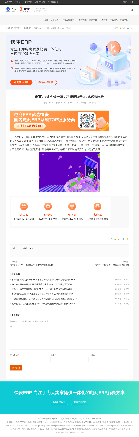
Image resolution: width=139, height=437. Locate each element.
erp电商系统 (15, 429)
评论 (12, 326)
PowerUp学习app (62, 432)
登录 (125, 2)
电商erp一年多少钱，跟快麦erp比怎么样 (112, 265)
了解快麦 (54, 20)
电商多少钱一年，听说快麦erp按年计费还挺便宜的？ (32, 265)
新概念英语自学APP (36, 422)
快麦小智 (124, 20)
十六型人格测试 (70, 426)
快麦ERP (90, 426)
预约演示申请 (53, 2)
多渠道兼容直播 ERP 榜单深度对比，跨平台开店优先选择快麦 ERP (42, 294)
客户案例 (83, 20)
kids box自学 (33, 426)
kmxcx (51, 103)
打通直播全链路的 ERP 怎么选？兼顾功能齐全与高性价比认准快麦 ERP (44, 299)
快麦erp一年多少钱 (45, 429)
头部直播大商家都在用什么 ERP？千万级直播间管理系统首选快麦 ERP (44, 303)
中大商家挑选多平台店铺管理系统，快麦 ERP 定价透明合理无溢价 (42, 284)
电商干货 (28, 2)
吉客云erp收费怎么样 (120, 429)
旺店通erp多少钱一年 (102, 429)
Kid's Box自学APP (95, 422)
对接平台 (93, 20)
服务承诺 (103, 20)
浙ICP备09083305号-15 (92, 419)
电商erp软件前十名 (28, 429)
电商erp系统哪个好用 (71, 429)
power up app (43, 426)
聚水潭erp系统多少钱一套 (123, 426)
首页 (46, 20)
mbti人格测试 (81, 426)
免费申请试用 (80, 402)
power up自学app (56, 426)
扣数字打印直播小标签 (112, 422)
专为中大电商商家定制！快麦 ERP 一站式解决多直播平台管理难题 (42, 289)
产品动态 (18, 2)
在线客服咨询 (59, 402)
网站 (93, 355)
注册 (131, 2)
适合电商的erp (87, 429)
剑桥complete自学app (18, 426)
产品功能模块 (68, 20)
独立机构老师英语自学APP (76, 422)
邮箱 (53, 355)
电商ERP (8, 2)
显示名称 (14, 355)
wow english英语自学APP (55, 422)
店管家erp (58, 429)
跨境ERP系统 (21, 422)
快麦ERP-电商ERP (13, 28)
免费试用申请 (39, 2)
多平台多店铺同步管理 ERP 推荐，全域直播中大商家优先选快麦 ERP (43, 279)
